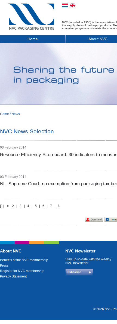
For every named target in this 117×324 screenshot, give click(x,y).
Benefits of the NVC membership (24, 260)
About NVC (10, 251)
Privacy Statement (13, 276)
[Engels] (72, 5)
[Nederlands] (65, 5)
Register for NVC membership (22, 271)
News (15, 114)
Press (4, 265)
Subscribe (74, 271)
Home (32, 39)
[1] (2, 206)
